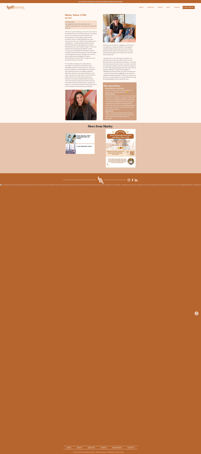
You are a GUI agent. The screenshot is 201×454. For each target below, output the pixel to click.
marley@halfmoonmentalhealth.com (78, 24)
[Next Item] (196, 313)
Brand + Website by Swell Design (113, 452)
